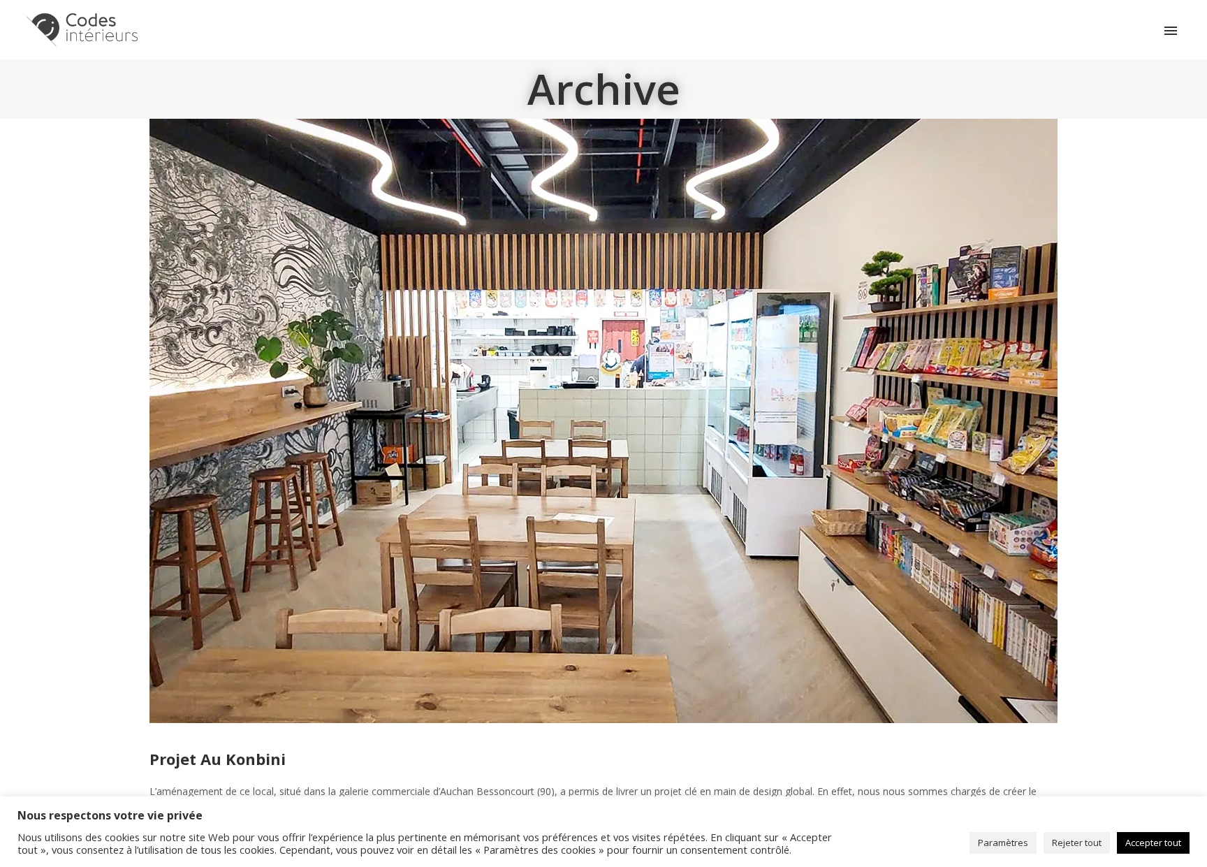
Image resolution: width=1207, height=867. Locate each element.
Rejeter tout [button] (1077, 842)
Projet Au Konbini (217, 758)
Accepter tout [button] (1153, 842)
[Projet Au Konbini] (603, 419)
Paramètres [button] (1003, 842)
